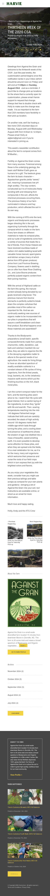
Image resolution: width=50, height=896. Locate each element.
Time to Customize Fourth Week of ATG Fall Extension (25, 834)
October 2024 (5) (15, 679)
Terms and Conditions (14, 887)
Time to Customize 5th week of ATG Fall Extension (24, 807)
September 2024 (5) (16, 687)
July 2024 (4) (13, 703)
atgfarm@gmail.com (17, 137)
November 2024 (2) (16, 671)
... (21, 645)
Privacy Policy (26, 887)
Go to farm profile (19, 652)
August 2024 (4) (14, 695)
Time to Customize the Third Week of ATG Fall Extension (22, 862)
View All (14, 874)
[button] (15, 713)
